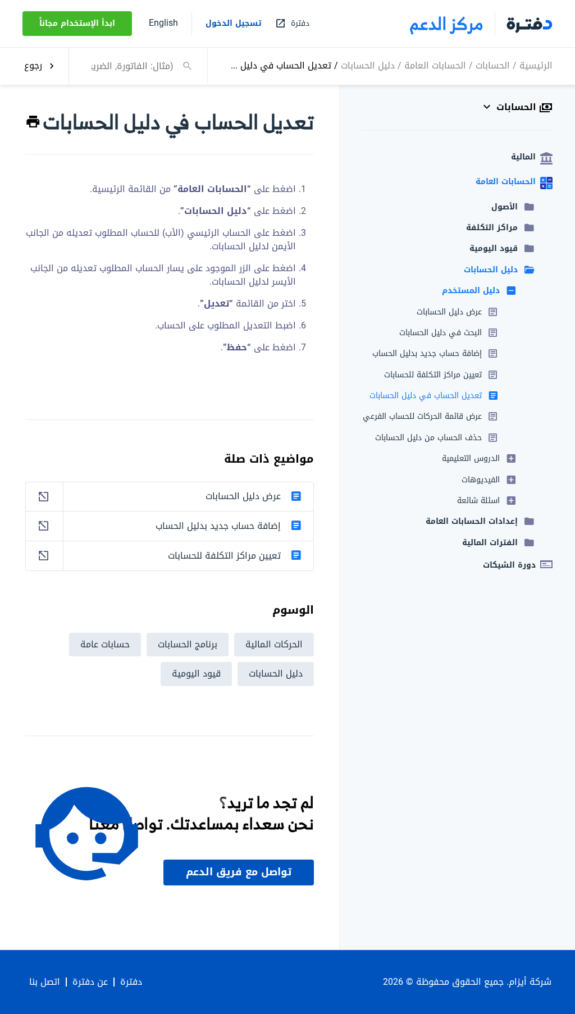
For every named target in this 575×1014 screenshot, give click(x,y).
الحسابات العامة (435, 65)
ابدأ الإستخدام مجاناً (77, 23)
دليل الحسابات (368, 65)
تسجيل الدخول (234, 23)
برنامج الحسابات (187, 644)
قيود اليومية (196, 673)
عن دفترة (90, 982)
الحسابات (493, 65)
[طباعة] (33, 122)
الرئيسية (536, 65)
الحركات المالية (274, 644)
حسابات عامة (105, 644)
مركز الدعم (446, 23)
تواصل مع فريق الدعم (238, 871)
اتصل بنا (44, 982)
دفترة (131, 982)
